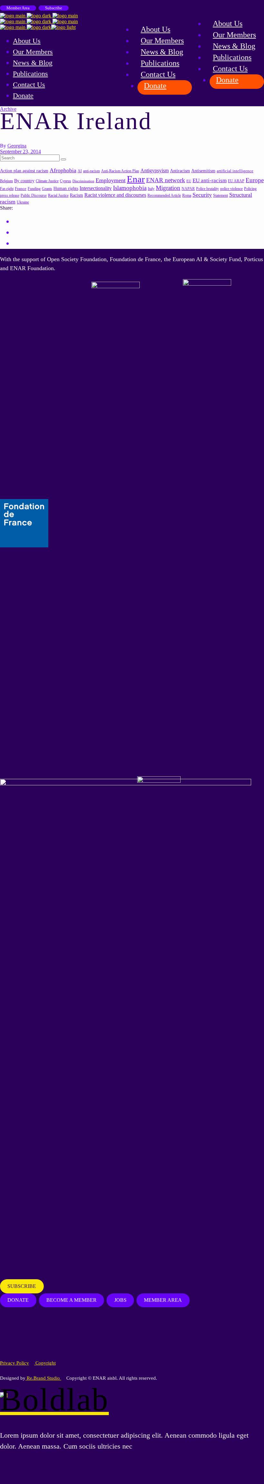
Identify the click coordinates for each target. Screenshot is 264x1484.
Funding (34, 189)
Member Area (18, 7)
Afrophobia (63, 170)
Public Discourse (34, 196)
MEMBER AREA (163, 1300)
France (20, 188)
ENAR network (165, 180)
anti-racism (91, 171)
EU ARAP (236, 181)
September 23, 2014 (20, 151)
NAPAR (188, 188)
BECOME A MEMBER (71, 1300)
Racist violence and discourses (115, 195)
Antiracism (180, 170)
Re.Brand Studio (43, 1378)
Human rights (65, 188)
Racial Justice (58, 196)
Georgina (16, 145)
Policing (250, 189)
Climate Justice (47, 181)
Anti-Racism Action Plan (120, 171)
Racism (76, 195)
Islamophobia (129, 187)
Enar (136, 179)
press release (9, 195)
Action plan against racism (24, 170)
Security (202, 195)
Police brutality (207, 188)
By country (24, 180)
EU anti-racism (210, 180)
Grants (47, 189)
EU (188, 181)
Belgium (6, 181)
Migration (168, 187)
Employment (111, 180)
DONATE (18, 1300)
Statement (220, 196)
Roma (186, 195)
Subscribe (53, 7)
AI (80, 171)
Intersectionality (96, 188)
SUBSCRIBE (21, 1286)
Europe (255, 180)
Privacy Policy (14, 1363)
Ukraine (23, 202)
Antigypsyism (154, 170)
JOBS (120, 1300)
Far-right (7, 189)
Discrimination (83, 181)
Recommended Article (164, 196)
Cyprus (65, 181)
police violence (231, 189)
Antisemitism (203, 170)
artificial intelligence (235, 170)
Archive (8, 109)
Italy (151, 189)
